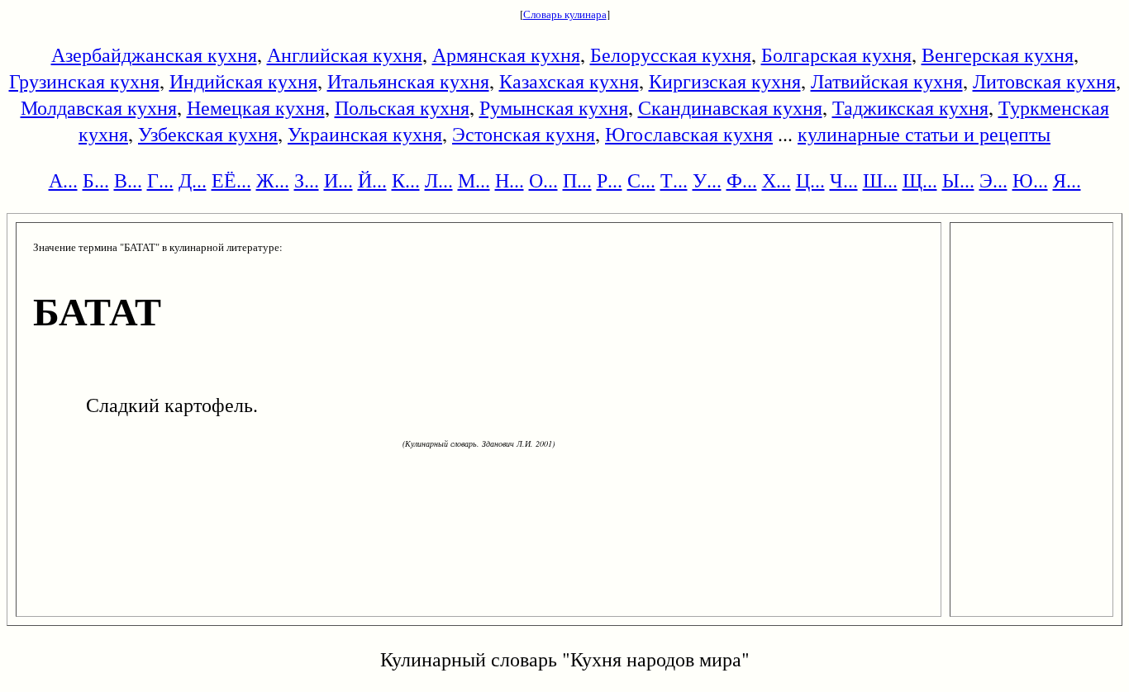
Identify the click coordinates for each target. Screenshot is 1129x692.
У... (707, 180)
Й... (372, 180)
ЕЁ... (231, 180)
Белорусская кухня (670, 54)
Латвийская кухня (887, 81)
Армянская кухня (506, 54)
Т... (674, 180)
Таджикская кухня (910, 107)
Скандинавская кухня (730, 107)
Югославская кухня (689, 134)
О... (543, 180)
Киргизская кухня (725, 81)
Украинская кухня (365, 134)
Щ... (920, 180)
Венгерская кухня (998, 54)
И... (338, 180)
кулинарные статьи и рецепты (924, 134)
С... (641, 180)
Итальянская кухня (408, 81)
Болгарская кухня (836, 54)
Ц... (810, 180)
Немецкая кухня (256, 107)
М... (474, 180)
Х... (776, 180)
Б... (96, 180)
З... (306, 180)
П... (577, 180)
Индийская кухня (243, 81)
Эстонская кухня (523, 134)
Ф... (741, 180)
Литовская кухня (1044, 81)
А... (63, 180)
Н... (509, 180)
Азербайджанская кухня (154, 54)
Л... (439, 180)
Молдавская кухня (99, 107)
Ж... (272, 180)
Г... (160, 180)
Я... (1067, 180)
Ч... (844, 180)
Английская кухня (344, 54)
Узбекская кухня (208, 134)
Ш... (880, 180)
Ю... (1030, 180)
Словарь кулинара (565, 14)
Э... (993, 180)
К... (406, 180)
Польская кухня (402, 107)
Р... (609, 180)
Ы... (958, 180)
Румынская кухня (553, 107)
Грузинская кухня (84, 81)
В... (128, 180)
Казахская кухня (569, 81)
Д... (193, 180)
